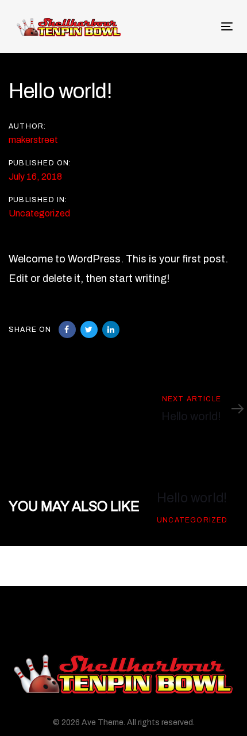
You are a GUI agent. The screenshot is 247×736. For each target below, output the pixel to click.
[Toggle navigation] (172, 26)
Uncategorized (39, 213)
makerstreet (33, 140)
